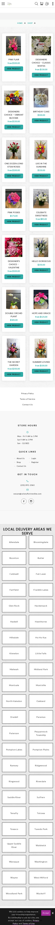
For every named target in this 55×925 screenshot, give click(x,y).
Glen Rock (14, 605)
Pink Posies (14, 212)
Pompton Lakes (14, 749)
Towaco (14, 829)
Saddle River (14, 797)
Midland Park (41, 669)
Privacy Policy (27, 393)
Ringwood (14, 781)
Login (34, 458)
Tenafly (14, 813)
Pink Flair (13, 59)
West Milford (41, 877)
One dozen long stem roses (14, 165)
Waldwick (41, 845)
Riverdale (41, 781)
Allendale (14, 542)
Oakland (40, 701)
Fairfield (14, 589)
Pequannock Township (41, 733)
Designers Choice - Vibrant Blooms (13, 115)
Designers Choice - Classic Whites (41, 62)
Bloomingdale (41, 542)
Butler (41, 558)
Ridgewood (41, 765)
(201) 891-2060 (27, 485)
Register (35, 462)
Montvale (14, 685)
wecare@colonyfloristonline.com (27, 494)
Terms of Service (27, 399)
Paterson (14, 733)
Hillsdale (14, 637)
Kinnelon (14, 653)
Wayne (14, 877)
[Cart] (42, 3)
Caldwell (14, 574)
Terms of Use (28, 923)
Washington (41, 861)
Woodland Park (14, 893)
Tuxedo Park (41, 829)
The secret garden (14, 363)
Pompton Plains (41, 749)
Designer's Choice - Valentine (14, 264)
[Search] (36, 4)
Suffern (41, 797)
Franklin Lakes (41, 589)
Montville (41, 685)
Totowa (41, 813)
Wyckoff (41, 893)
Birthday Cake (41, 111)
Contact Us (27, 404)
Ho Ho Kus (40, 637)
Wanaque (14, 861)
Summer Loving (41, 362)
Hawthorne (41, 621)
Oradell (14, 717)
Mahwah (14, 669)
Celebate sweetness (41, 214)
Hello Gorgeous (41, 261)
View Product (14, 69)
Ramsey (14, 765)
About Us (21, 458)
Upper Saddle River (14, 845)
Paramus (41, 717)
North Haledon (14, 701)
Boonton (14, 558)
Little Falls (40, 653)
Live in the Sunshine (41, 165)
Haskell (14, 621)
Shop (30, 23)
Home (20, 23)
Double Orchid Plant (13, 315)
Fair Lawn (41, 574)
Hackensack (41, 605)
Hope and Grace (41, 313)
